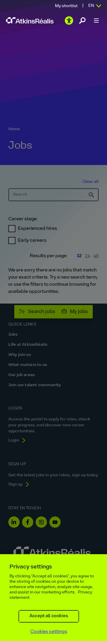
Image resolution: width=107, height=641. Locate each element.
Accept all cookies (48, 616)
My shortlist (66, 6)
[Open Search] (82, 20)
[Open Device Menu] (96, 20)
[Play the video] (69, 20)
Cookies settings (48, 631)
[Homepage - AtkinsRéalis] (30, 20)
